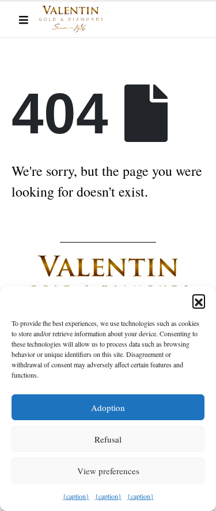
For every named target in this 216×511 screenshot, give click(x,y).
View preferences (108, 471)
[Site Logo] (71, 19)
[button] (198, 300)
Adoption (108, 407)
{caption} (76, 496)
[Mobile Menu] (24, 19)
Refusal (108, 439)
